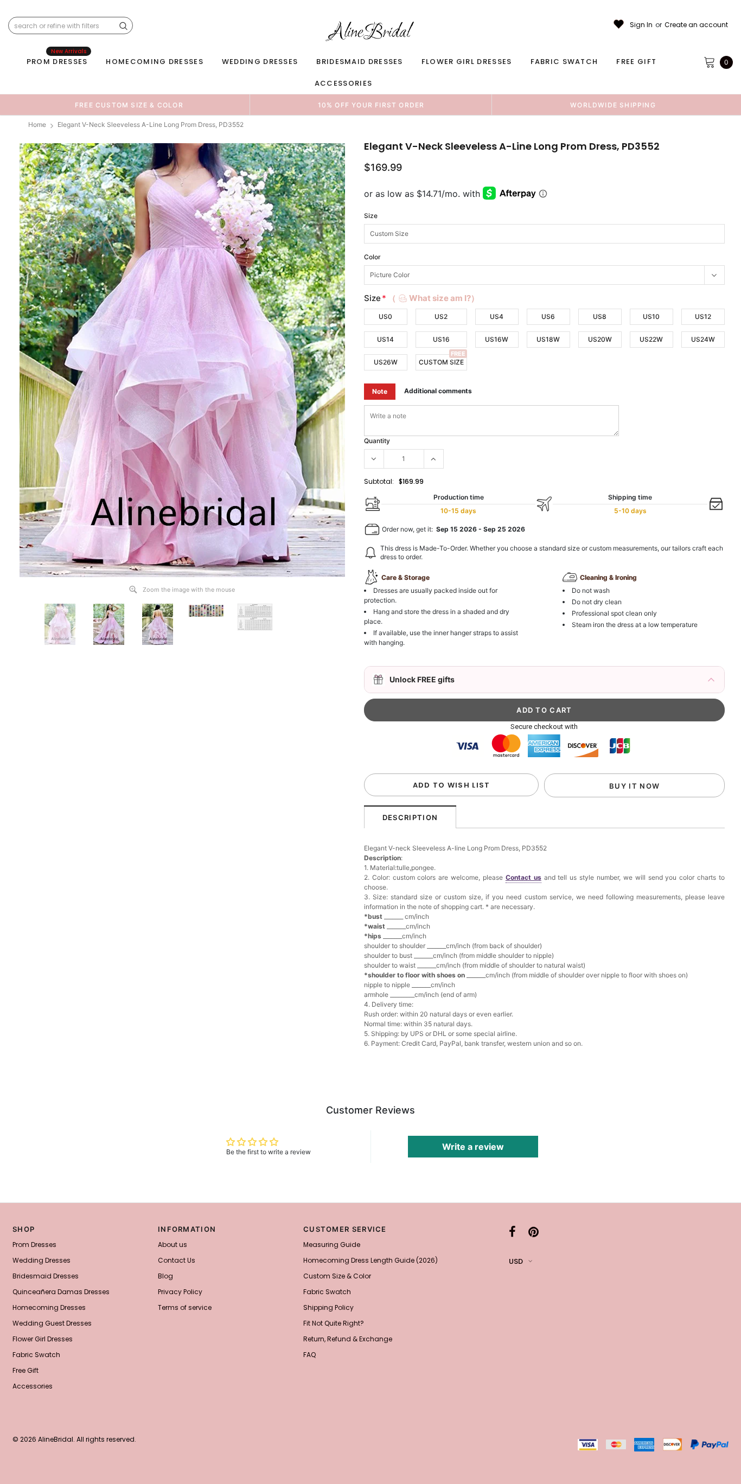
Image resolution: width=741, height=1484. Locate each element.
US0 (385, 316)
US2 (441, 316)
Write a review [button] (473, 1146)
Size (371, 216)
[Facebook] (512, 1232)
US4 (496, 316)
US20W (600, 339)
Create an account (696, 25)
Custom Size (441, 362)
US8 (599, 316)
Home (37, 124)
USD (516, 1261)
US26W (386, 362)
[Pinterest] (533, 1232)
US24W (703, 339)
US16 (441, 339)
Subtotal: (379, 481)
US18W (548, 339)
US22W (651, 339)
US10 (651, 316)
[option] (129, 104)
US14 (385, 339)
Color (372, 257)
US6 (548, 316)
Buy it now (634, 786)
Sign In (641, 25)
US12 (703, 316)
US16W (496, 339)
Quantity (377, 441)
